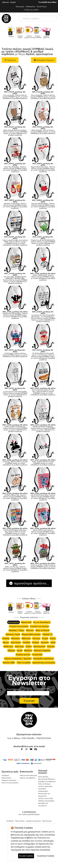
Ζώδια (28, 646)
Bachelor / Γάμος (16, 630)
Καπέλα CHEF (9, 663)
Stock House (42, 7)
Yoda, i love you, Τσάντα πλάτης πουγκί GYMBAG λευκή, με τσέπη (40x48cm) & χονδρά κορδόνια (43, 566)
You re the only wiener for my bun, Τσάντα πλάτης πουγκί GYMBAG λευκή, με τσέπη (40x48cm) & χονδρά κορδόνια (43, 392)
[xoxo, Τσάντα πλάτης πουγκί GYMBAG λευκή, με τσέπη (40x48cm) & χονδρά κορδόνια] (43, 446)
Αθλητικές (26, 638)
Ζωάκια (35, 642)
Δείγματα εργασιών (9, 780)
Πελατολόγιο (6, 778)
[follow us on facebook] (22, 749)
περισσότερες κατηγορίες (44, 663)
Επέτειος (36, 638)
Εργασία (44, 642)
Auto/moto (16, 642)
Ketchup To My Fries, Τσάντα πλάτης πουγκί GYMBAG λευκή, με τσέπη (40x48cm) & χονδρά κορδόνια (15, 204)
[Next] (48, 33)
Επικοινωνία (26, 771)
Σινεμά (45, 638)
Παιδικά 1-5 (47, 634)
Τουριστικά (37, 654)
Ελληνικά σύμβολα (42, 650)
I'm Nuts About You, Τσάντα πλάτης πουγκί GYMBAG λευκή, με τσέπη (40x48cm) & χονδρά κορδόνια (15, 497)
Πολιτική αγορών (42, 772)
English (13, 2)
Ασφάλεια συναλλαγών (47, 781)
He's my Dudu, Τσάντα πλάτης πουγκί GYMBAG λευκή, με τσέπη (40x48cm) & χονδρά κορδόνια (15, 95)
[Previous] (10, 33)
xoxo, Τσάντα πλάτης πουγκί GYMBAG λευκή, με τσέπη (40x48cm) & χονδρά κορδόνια (43, 462)
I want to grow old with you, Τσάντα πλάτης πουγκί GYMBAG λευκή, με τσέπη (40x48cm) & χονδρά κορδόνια (15, 428)
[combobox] (38, 17)
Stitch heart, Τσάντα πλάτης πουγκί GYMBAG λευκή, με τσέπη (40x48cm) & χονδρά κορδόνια (15, 353)
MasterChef (26, 622)
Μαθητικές (8, 646)
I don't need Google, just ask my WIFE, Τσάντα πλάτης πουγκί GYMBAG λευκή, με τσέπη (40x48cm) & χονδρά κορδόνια (15, 241)
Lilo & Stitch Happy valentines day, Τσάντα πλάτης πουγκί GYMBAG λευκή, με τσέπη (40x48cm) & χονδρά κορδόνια (15, 532)
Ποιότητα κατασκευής (10, 783)
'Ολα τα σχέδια (23, 663)
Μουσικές (15, 638)
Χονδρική (5, 775)
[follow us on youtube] (31, 749)
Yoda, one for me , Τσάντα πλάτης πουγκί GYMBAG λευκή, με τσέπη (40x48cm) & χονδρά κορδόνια (15, 567)
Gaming (5, 638)
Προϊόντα (11, 60)
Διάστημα (19, 646)
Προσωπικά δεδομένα (46, 779)
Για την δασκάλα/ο (41, 622)
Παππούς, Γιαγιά (13, 634)
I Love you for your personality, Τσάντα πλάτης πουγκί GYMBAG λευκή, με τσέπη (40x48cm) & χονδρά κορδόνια (15, 392)
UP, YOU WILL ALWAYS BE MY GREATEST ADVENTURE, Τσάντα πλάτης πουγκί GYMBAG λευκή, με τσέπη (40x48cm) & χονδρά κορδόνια (15, 278)
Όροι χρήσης (43, 777)
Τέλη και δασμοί (44, 784)
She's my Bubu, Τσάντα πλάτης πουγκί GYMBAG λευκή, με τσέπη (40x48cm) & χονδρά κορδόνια (43, 95)
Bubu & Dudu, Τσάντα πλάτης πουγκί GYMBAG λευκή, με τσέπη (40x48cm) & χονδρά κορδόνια (43, 130)
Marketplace (30, 7)
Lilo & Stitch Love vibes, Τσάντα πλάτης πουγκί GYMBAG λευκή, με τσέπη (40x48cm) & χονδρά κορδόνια (43, 497)
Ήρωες (6, 642)
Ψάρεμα (11, 650)
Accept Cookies (26, 856)
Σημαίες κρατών (23, 654)
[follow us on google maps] (35, 749)
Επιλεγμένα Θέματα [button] (45, 60)
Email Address (14, 689)
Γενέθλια (26, 642)
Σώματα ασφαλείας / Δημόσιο (17, 658)
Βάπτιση (30, 630)
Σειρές (53, 638)
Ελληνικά (5, 2)
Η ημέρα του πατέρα (39, 626)
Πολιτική (50, 646)
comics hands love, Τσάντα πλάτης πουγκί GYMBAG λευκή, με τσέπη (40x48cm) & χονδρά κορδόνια (43, 277)
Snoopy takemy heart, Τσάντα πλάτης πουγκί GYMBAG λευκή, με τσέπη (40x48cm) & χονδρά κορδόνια (43, 204)
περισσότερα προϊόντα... (31, 583)
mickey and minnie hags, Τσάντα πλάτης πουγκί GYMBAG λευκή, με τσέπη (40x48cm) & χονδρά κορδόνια (15, 315)
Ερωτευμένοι (13, 622)
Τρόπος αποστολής (45, 798)
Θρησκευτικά (39, 646)
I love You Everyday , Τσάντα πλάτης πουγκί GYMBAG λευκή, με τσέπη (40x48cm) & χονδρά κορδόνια (15, 167)
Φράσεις (28, 650)
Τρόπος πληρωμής (45, 786)
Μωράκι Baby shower (31, 634)
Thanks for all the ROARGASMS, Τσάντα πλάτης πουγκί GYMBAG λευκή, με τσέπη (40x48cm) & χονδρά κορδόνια (43, 241)
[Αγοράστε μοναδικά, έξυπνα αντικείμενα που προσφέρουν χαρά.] (6, 18)
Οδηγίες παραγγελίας (46, 801)
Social (19, 650)
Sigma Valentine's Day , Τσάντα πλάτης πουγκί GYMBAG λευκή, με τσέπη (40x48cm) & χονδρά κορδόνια (43, 167)
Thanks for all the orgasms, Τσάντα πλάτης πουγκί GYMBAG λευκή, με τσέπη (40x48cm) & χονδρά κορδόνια (43, 428)
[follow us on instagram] (26, 749)
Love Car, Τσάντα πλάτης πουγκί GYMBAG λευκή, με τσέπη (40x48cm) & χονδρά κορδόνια (15, 462)
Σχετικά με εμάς (10, 771)
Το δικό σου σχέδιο (31, 10)
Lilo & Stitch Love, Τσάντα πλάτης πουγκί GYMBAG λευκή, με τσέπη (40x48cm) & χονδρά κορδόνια (43, 532)
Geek (53, 642)
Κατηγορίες (20, 7)
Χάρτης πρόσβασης (27, 778)
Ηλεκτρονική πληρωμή (28, 775)
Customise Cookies (45, 856)
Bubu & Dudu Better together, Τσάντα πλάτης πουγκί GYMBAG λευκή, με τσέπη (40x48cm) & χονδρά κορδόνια (15, 131)
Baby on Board (42, 630)
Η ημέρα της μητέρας (18, 626)
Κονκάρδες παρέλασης (43, 658)
